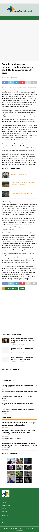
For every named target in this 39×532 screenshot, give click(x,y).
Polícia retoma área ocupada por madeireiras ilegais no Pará (22, 358)
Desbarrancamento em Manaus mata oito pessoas (19, 392)
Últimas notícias (9, 381)
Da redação (6, 418)
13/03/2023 (6, 389)
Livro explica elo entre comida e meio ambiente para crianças (23, 173)
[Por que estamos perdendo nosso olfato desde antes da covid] (28, 474)
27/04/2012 (15, 352)
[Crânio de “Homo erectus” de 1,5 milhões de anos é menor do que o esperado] (19, 480)
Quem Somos (6, 505)
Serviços (4, 511)
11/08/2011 (15, 361)
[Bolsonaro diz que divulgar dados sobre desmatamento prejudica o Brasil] (5, 340)
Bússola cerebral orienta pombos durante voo (22, 349)
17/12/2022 (6, 449)
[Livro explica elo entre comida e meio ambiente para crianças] (5, 175)
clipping (14, 78)
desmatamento (12, 289)
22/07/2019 (15, 344)
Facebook (4, 520)
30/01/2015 (6, 78)
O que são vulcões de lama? (11, 439)
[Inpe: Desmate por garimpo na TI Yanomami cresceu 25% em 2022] (5, 194)
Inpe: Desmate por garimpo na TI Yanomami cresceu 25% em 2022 (22, 192)
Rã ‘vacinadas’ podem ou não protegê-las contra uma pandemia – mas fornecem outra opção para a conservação (19, 445)
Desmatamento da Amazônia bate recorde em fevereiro (22, 183)
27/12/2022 (6, 427)
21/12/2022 (6, 436)
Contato (4, 502)
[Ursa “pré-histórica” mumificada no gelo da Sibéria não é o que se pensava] (28, 467)
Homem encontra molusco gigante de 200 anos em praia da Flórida (19, 386)
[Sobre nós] (5, 493)
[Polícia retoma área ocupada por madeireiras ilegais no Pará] (5, 359)
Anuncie (4, 508)
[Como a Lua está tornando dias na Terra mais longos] (28, 461)
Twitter (4, 523)
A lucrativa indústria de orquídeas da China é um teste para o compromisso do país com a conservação (18, 432)
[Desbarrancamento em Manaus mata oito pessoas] (19, 461)
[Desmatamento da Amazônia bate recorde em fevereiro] (5, 184)
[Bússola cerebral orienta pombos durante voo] (5, 350)
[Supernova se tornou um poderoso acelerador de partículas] (11, 467)
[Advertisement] (19, 40)
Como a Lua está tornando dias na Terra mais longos (17, 397)
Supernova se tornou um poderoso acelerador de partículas (18, 404)
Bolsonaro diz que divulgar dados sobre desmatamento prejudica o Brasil (22, 340)
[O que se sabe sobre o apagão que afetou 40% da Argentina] (28, 480)
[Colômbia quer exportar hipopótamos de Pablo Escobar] (11, 474)
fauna (22, 289)
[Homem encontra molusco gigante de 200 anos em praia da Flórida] (11, 461)
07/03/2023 (6, 407)
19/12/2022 (6, 441)
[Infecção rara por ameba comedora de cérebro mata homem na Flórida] (19, 474)
